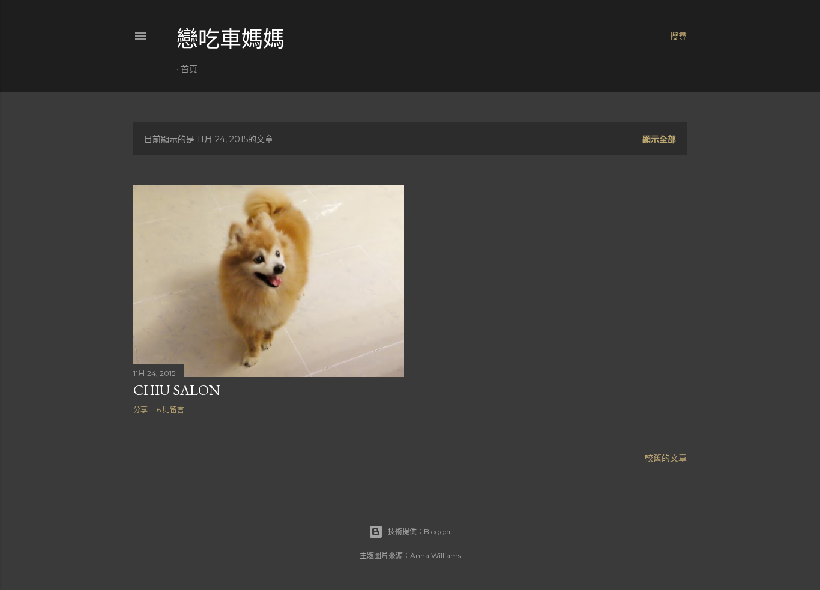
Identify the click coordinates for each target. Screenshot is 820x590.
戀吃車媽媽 (230, 39)
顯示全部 (659, 139)
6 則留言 (170, 409)
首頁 (189, 69)
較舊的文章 (666, 458)
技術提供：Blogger (419, 531)
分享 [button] (140, 409)
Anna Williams (435, 555)
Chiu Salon (176, 390)
